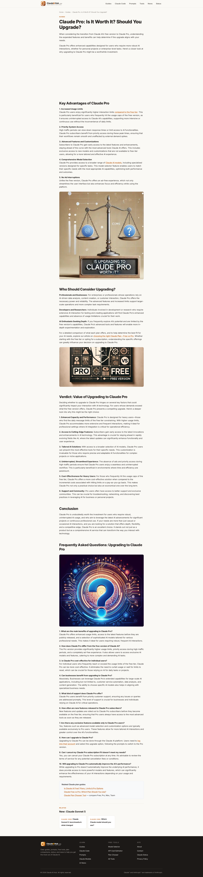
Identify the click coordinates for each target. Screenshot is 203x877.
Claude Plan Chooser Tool (75, 795)
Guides (108, 4)
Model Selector (114, 847)
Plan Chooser (113, 855)
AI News (82, 863)
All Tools (111, 859)
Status (158, 4)
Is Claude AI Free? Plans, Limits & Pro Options (83, 788)
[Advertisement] (101, 76)
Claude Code (120, 4)
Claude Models (85, 859)
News (150, 4)
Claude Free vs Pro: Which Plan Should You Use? (85, 792)
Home (61, 12)
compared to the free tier (126, 112)
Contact (140, 851)
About (139, 847)
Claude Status (142, 855)
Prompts (132, 4)
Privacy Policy (142, 859)
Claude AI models (114, 163)
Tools (142, 4)
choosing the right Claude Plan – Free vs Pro (113, 336)
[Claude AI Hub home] (51, 4)
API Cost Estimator (115, 851)
